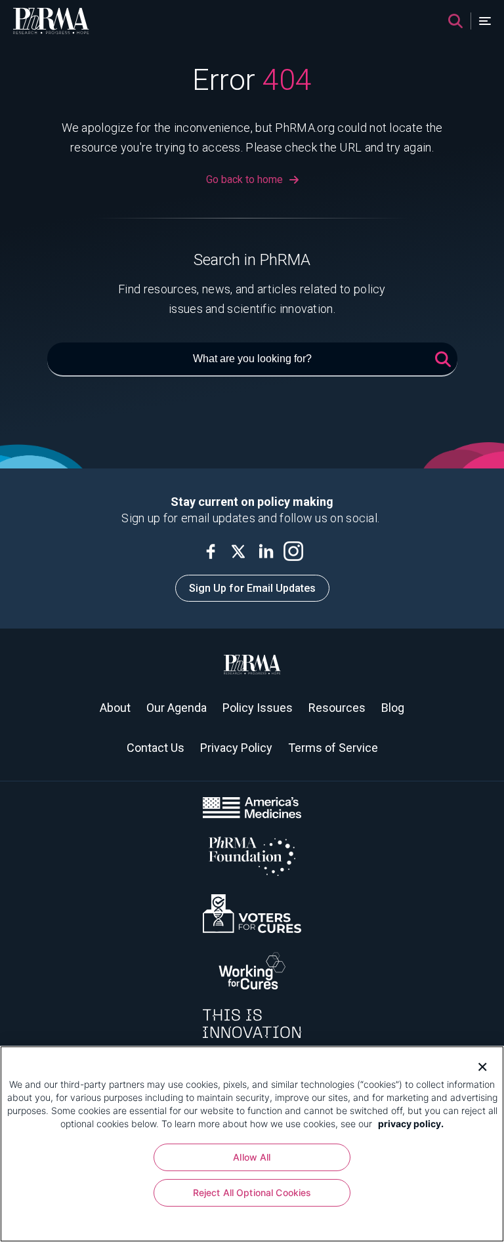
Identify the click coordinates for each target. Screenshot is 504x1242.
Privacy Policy (236, 748)
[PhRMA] (51, 21)
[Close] (478, 1065)
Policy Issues (257, 707)
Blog (392, 707)
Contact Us (155, 748)
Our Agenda (176, 707)
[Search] (455, 21)
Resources (337, 707)
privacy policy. (411, 1123)
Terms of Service (333, 748)
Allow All (251, 1157)
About (115, 707)
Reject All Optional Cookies (252, 1192)
